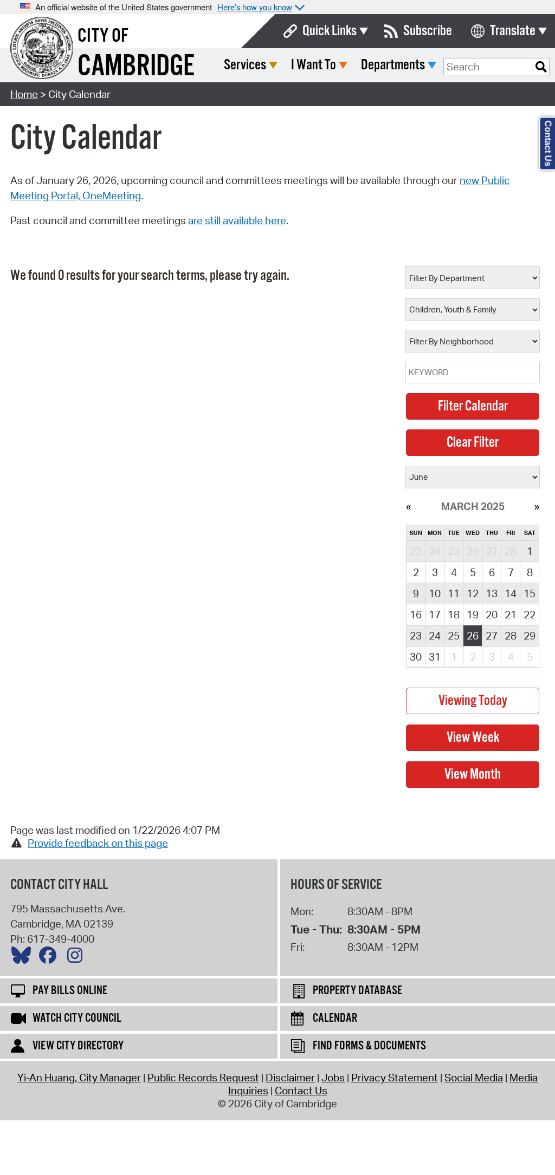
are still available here (237, 220)
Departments (393, 65)
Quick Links (329, 31)
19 (473, 614)
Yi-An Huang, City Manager (79, 1077)
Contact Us (301, 1090)
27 (492, 635)
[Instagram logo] (77, 957)
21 (511, 614)
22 (529, 614)
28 (511, 635)
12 (473, 593)
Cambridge (136, 67)
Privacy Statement (394, 1077)
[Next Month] (536, 506)
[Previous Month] (408, 506)
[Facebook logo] (50, 957)
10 (435, 593)
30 (416, 656)
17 (435, 614)
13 (492, 593)
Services (245, 65)
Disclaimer (290, 1077)
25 (454, 635)
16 (416, 614)
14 (511, 593)
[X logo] (23, 957)
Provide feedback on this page (98, 843)
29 (529, 635)
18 (454, 614)
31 (435, 656)
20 (492, 614)
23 (416, 635)
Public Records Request (203, 1077)
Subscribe (427, 31)
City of (103, 36)
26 (473, 635)
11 (454, 593)
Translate (512, 31)
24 (435, 635)
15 (529, 593)
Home (24, 94)
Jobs (333, 1077)
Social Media (473, 1077)
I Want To (313, 65)
